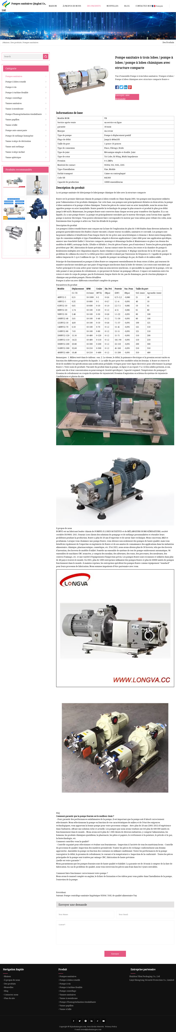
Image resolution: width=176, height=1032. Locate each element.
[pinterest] (85, 1021)
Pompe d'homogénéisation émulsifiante (24, 114)
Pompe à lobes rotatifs (16, 81)
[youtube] (103, 1021)
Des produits (94, 6)
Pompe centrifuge (14, 98)
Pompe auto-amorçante (16, 130)
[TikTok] (97, 1021)
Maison (53, 6)
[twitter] (79, 1021)
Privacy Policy (111, 1026)
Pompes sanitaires (30, 42)
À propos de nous (72, 6)
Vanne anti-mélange (15, 146)
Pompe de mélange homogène (19, 135)
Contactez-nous (144, 6)
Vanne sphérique (13, 157)
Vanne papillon (12, 119)
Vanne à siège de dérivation (18, 141)
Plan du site (9, 998)
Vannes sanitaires (14, 103)
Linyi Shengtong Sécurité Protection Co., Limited (151, 980)
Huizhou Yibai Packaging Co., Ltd (144, 976)
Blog (127, 6)
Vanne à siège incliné (15, 152)
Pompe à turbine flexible (17, 92)
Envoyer (115, 953)
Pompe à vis (11, 87)
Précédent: (61, 892)
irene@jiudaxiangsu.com (91, 1029)
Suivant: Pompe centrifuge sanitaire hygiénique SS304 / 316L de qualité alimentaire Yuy (96, 895)
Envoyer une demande (122, 97)
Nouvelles (112, 6)
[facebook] (73, 1021)
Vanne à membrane (14, 108)
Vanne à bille (11, 125)
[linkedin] (91, 1021)
